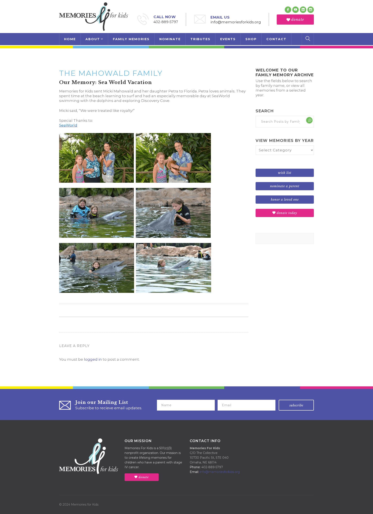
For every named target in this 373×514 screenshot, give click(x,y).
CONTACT (276, 39)
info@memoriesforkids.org (235, 22)
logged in (93, 359)
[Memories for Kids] (93, 16)
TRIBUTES (200, 39)
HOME (70, 39)
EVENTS (228, 39)
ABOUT (92, 39)
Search (265, 111)
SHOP (251, 39)
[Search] (309, 120)
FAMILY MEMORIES (131, 39)
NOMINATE (170, 39)
